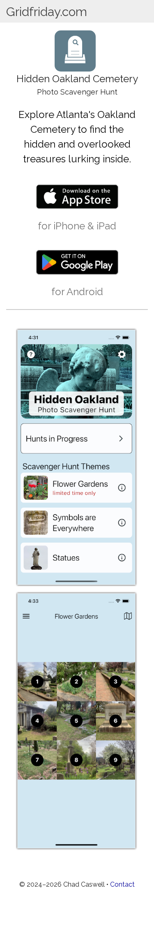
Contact (122, 884)
